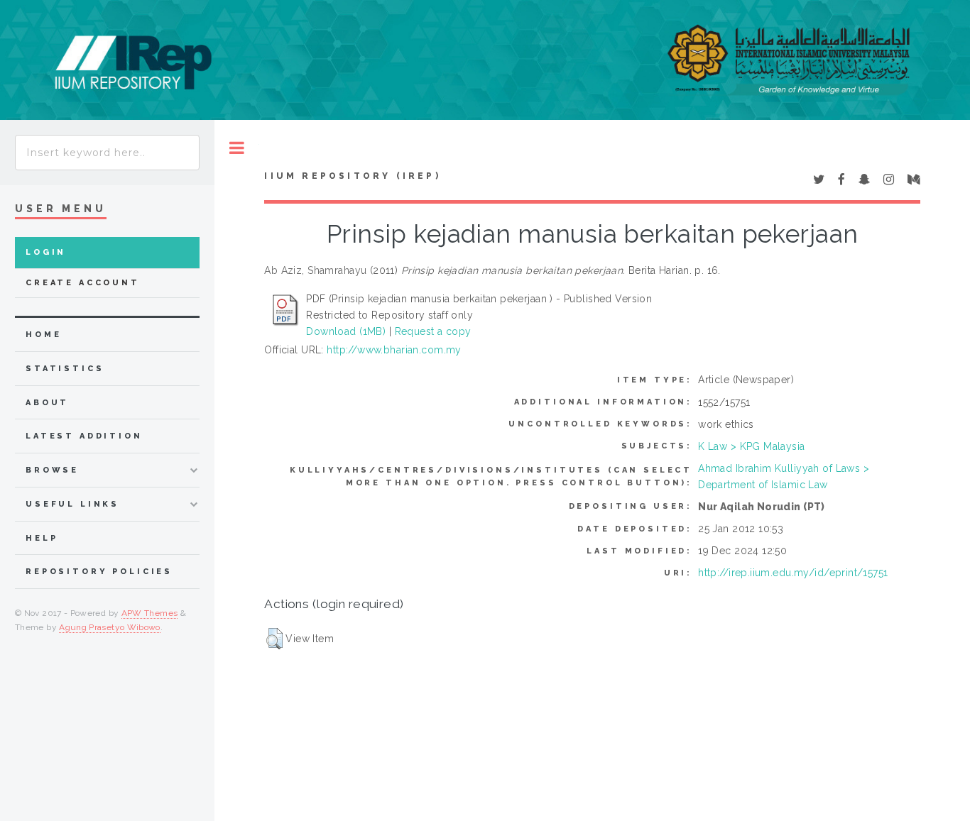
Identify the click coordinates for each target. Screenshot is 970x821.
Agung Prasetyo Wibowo (109, 627)
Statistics (65, 368)
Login (46, 252)
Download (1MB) (346, 331)
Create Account (83, 282)
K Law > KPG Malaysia (751, 446)
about (47, 402)
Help (42, 538)
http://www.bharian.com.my (394, 350)
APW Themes (149, 613)
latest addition (84, 436)
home (43, 334)
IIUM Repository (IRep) (352, 176)
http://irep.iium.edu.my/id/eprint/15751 (793, 572)
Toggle (236, 148)
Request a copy (433, 331)
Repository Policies (99, 571)
